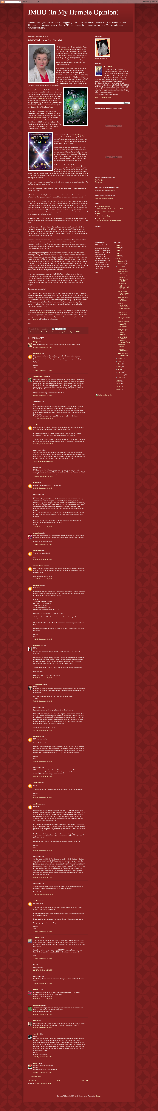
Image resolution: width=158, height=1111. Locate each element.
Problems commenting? (123, 350)
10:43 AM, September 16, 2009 (43, 444)
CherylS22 (36, 990)
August (120, 358)
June (120, 364)
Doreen (35, 1020)
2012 (118, 250)
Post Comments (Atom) (44, 1083)
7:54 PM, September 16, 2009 (42, 730)
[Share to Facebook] (63, 329)
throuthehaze (37, 1005)
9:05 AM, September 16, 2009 (42, 395)
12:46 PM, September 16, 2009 (43, 476)
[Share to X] (61, 329)
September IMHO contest (77, 332)
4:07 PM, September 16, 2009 (42, 527)
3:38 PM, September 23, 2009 (42, 999)
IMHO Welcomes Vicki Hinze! (123, 272)
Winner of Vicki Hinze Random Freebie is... (123, 293)
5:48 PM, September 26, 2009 (42, 1028)
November (121, 264)
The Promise (99, 180)
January (121, 377)
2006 (118, 386)
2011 (118, 253)
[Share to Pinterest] (65, 329)
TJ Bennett (36, 937)
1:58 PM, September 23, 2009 (42, 983)
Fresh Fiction (101, 218)
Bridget (35, 342)
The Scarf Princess (39, 566)
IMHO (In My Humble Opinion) (73, 11)
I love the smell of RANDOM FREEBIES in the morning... (123, 324)
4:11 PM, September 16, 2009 (42, 544)
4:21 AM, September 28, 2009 (42, 1057)
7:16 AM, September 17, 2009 (42, 931)
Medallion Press (45, 332)
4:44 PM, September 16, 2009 (42, 559)
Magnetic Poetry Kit (43, 312)
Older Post (84, 1080)
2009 (118, 259)
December (121, 261)
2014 (118, 245)
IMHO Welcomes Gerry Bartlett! (123, 354)
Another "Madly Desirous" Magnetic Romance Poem (124, 339)
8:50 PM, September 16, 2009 (42, 850)
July (119, 361)
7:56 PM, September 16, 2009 (42, 761)
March (120, 372)
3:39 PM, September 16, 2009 (42, 488)
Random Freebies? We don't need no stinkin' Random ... (124, 307)
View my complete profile (103, 97)
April (119, 369)
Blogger (98, 1096)
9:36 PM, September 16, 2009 (42, 877)
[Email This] (56, 329)
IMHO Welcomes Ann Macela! (123, 313)
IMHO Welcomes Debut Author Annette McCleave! (123, 332)
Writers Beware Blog (103, 216)
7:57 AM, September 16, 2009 (42, 370)
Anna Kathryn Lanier (40, 376)
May (119, 367)
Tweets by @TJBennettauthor (104, 198)
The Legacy (99, 182)
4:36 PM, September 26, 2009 (42, 1014)
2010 (118, 256)
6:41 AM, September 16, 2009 (42, 347)
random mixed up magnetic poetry (59, 332)
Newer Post (32, 1080)
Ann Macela (65, 49)
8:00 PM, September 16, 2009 (42, 776)
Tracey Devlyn (38, 684)
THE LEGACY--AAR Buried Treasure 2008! (110, 209)
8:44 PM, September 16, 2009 (42, 798)
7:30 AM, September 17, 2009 (42, 958)
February (121, 375)
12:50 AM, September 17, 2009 (43, 894)
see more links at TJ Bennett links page (109, 221)
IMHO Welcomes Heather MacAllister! (123, 299)
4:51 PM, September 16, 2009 (42, 639)
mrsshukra (37, 533)
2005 (118, 389)
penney (35, 1063)
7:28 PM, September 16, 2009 (42, 701)
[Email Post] (52, 329)
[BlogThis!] (58, 329)
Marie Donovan (38, 645)
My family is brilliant (121, 345)
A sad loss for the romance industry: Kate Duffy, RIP (123, 278)
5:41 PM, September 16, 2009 (42, 678)
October (120, 266)
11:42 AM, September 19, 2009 (43, 970)
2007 (118, 384)
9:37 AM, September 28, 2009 (42, 1072)
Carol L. (35, 1034)
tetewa (35, 483)
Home (58, 1080)
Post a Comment (36, 1076)
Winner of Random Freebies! (124, 318)
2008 (118, 381)
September (121, 269)
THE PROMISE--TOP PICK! (105, 211)
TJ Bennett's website (103, 206)
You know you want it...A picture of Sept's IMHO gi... (123, 286)
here (112, 190)
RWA (98, 213)
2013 (118, 248)
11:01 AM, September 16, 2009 (43, 461)
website (35, 319)
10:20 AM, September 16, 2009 (43, 419)
